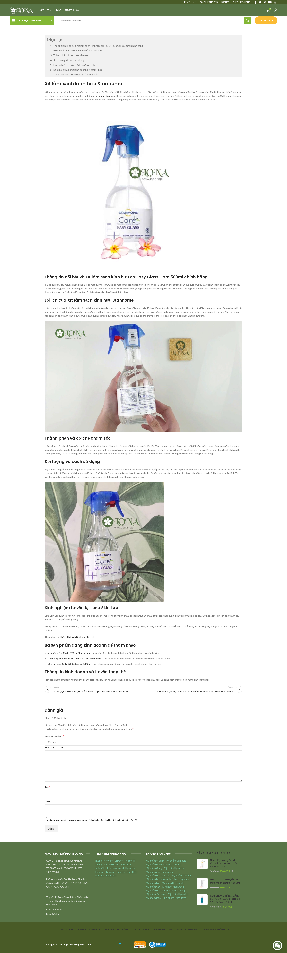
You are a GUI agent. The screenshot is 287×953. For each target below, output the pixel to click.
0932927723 (266, 20)
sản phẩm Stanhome (105, 95)
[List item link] (67, 909)
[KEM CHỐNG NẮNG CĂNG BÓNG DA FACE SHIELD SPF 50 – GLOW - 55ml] (202, 901)
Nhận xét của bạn (54, 747)
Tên (47, 786)
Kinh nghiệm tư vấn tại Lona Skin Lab (74, 64)
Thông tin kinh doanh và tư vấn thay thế (75, 74)
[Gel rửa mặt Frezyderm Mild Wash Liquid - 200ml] (202, 883)
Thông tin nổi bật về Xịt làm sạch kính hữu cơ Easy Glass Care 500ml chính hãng (98, 45)
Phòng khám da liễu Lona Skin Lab (77, 637)
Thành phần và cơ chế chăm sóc (71, 55)
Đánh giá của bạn (54, 735)
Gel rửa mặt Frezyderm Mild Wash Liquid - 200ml (225, 881)
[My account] (275, 10)
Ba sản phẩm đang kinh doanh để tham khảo (78, 69)
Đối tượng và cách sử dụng (68, 60)
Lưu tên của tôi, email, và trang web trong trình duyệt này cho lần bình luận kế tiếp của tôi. (91, 820)
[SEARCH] (247, 20)
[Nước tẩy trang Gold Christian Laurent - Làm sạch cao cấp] (202, 866)
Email (48, 801)
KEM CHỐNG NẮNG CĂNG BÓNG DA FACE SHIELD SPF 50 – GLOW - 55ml (225, 899)
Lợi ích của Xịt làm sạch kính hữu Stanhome (77, 50)
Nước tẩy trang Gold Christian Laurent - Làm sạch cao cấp (224, 863)
